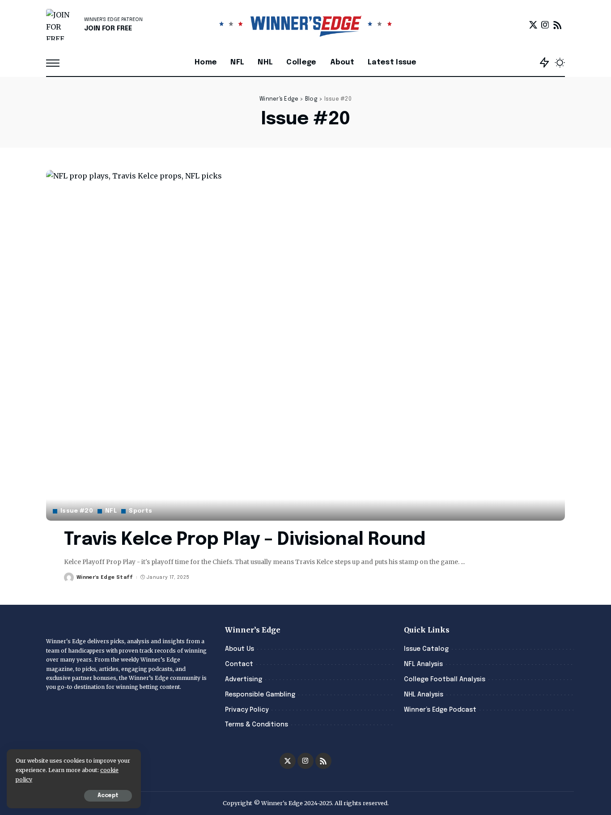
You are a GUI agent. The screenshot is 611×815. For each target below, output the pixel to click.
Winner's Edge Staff (104, 577)
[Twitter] (533, 24)
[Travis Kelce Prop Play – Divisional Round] (305, 345)
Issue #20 (76, 511)
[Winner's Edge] (305, 24)
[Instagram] (545, 24)
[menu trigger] (57, 62)
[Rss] (557, 24)
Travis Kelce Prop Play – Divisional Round (244, 540)
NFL (111, 511)
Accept (108, 795)
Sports (140, 511)
